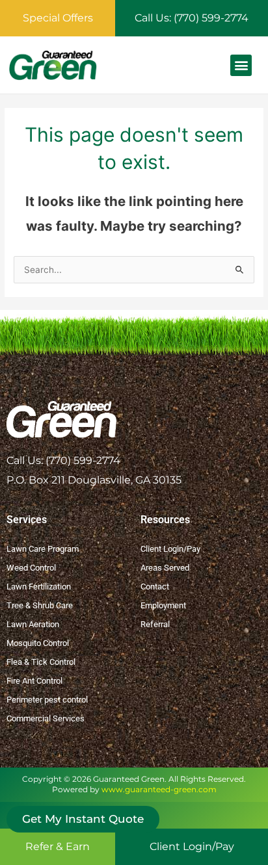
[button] (241, 65)
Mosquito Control (38, 643)
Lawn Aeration (33, 624)
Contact (155, 586)
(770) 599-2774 (83, 460)
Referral (155, 624)
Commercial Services (46, 718)
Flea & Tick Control (41, 662)
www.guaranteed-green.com (159, 789)
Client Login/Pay (170, 549)
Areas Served (165, 568)
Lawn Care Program (43, 549)
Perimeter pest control (47, 699)
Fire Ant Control (34, 681)
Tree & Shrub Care (40, 605)
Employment (163, 605)
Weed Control (31, 568)
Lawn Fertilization (39, 586)
